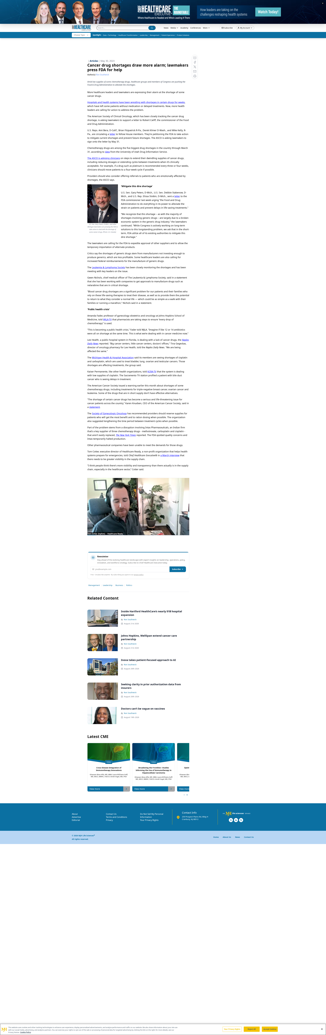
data (107, 151)
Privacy (109, 820)
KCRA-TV (151, 371)
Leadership (144, 35)
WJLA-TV (107, 319)
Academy (184, 28)
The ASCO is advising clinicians (103, 158)
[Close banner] (322, 3)
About (75, 814)
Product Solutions (183, 35)
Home (216, 837)
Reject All (252, 1029)
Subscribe (176, 569)
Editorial (76, 820)
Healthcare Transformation (128, 35)
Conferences (195, 28)
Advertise (76, 817)
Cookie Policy (25, 1032)
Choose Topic (79, 35)
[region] (163, 1029)
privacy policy (138, 575)
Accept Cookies (269, 1029)
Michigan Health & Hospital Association (113, 357)
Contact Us (111, 814)
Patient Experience (168, 35)
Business (119, 585)
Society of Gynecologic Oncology (109, 413)
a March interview (169, 455)
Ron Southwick (130, 619)
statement (94, 407)
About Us (227, 837)
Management (154, 35)
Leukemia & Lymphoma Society (108, 267)
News (166, 28)
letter (112, 134)
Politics (129, 585)
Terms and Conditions (116, 817)
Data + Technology (109, 35)
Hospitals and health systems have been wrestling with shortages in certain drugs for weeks (136, 102)
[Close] (322, 1029)
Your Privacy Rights (149, 820)
